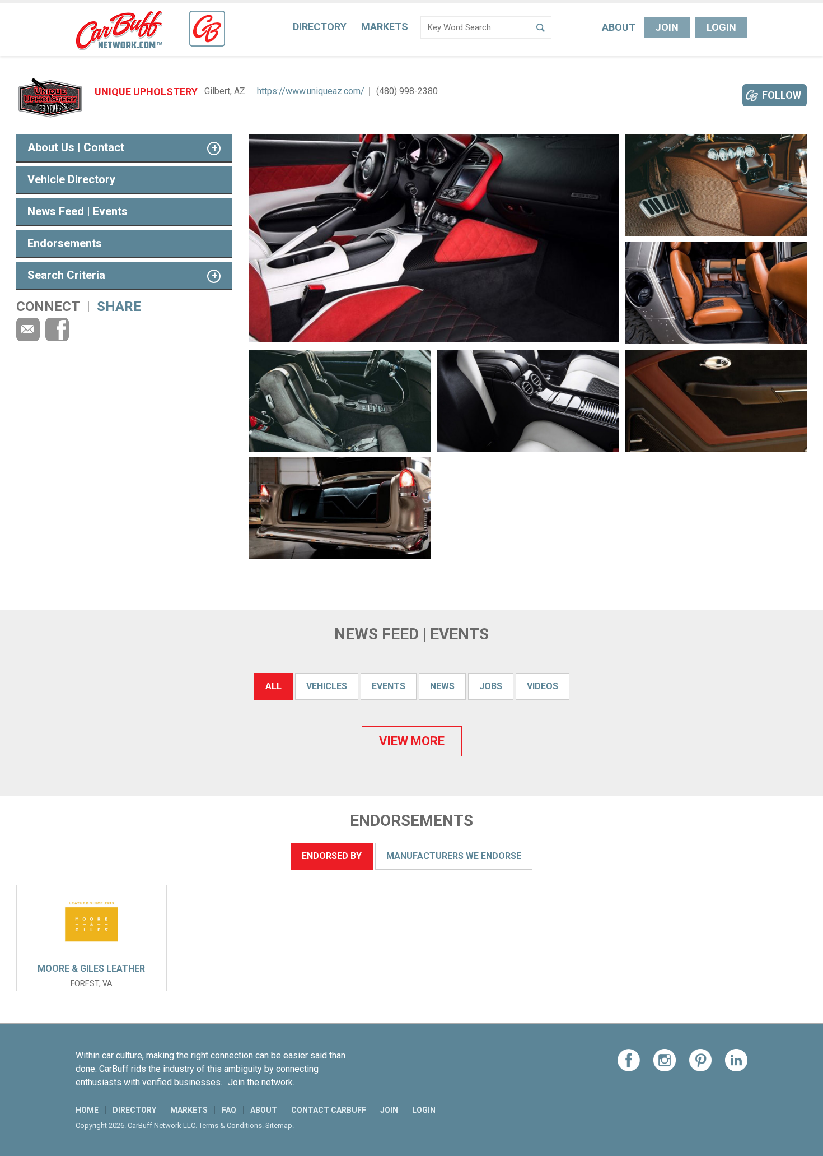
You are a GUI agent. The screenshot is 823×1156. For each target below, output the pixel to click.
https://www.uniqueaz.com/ (310, 91)
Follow (781, 95)
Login (721, 27)
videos (542, 686)
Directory (320, 27)
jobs (490, 686)
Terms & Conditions (230, 1125)
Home (87, 1110)
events (388, 686)
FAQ (229, 1110)
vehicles (326, 686)
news (442, 686)
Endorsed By (332, 856)
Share (119, 306)
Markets (384, 27)
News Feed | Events (77, 211)
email (28, 329)
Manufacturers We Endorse (453, 856)
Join (667, 27)
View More (412, 741)
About (618, 27)
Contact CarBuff (328, 1110)
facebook (57, 329)
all (273, 686)
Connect (48, 306)
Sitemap (278, 1125)
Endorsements (64, 243)
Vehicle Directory (71, 179)
